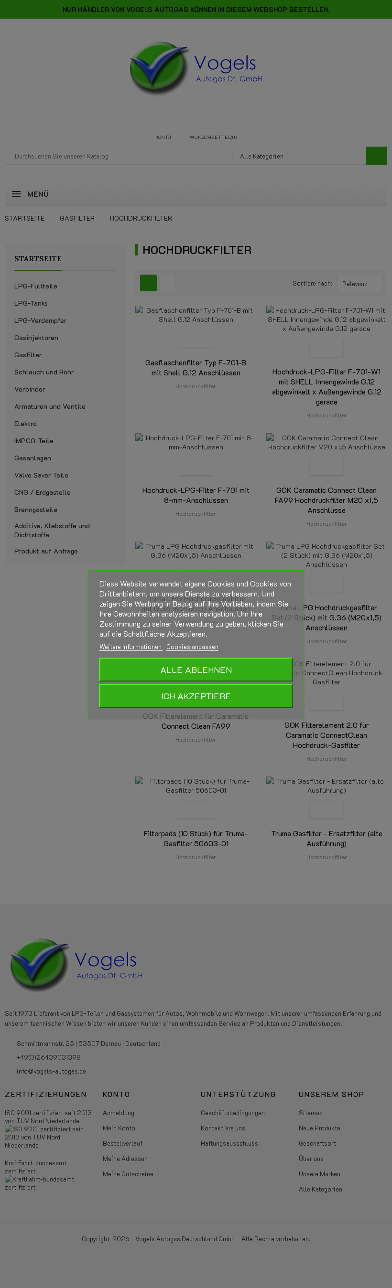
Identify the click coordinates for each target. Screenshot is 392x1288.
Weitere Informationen (131, 646)
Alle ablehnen (196, 669)
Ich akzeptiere (196, 696)
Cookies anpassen (192, 646)
